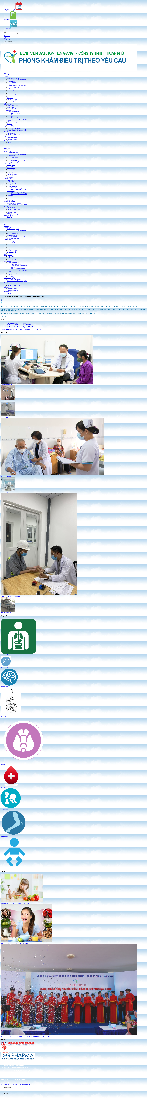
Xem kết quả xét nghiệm (14, 128)
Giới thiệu (6, 75)
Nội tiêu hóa (4, 717)
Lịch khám (10, 121)
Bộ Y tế (3, 1084)
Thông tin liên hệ (12, 137)
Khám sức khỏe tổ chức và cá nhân (10, 596)
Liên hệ (6, 37)
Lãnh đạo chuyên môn (13, 105)
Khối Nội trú (10, 107)
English (3, 31)
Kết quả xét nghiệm (9, 127)
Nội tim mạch (11, 92)
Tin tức (6, 131)
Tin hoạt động (11, 133)
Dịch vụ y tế (7, 76)
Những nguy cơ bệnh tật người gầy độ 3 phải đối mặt (15, 943)
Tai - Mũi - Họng (12, 99)
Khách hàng (7, 110)
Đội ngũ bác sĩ (8, 104)
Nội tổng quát (11, 90)
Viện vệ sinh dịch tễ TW (23, 1084)
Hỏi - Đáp (10, 125)
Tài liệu (9, 142)
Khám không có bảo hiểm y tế (19, 114)
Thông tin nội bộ (8, 140)
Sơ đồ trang (7, 36)
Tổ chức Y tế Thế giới (11, 1084)
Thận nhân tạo (4, 492)
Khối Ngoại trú (11, 108)
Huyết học (10, 98)
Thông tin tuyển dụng (13, 139)
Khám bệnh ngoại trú (13, 78)
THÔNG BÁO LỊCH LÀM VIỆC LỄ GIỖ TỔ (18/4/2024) (17, 326)
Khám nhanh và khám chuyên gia (16, 79)
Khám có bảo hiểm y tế (17, 113)
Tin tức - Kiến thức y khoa (14, 134)
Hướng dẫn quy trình (13, 111)
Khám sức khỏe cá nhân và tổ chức (16, 85)
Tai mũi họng (4, 809)
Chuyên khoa (7, 88)
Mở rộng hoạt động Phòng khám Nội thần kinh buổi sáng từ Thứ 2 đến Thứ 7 (22, 329)
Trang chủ (7, 73)
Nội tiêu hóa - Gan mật (13, 95)
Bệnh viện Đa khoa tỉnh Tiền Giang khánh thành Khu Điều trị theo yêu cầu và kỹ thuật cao (25, 1036)
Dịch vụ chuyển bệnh (13, 87)
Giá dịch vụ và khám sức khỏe (19, 119)
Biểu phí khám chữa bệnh (18, 118)
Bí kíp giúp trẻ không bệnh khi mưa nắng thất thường (15, 903)
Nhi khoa (10, 102)
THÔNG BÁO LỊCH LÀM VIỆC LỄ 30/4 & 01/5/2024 (16, 324)
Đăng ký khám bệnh (12, 122)
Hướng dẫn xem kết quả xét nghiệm (17, 130)
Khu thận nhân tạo (12, 84)
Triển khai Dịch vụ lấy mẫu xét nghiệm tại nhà (13, 327)
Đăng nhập (7, 39)
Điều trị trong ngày (12, 82)
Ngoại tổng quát (11, 101)
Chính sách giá (11, 116)
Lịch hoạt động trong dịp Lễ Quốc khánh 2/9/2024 (14, 323)
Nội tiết (9, 96)
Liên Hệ (6, 136)
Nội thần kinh (11, 93)
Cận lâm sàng (11, 81)
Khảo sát (9, 124)
